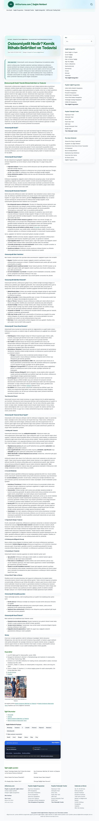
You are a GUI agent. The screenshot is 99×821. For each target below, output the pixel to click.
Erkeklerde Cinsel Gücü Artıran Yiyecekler (76, 146)
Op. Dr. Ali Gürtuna (11, 749)
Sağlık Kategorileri (40, 10)
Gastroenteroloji (69, 66)
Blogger (20, 737)
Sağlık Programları (18, 10)
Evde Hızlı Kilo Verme (71, 155)
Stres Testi (68, 119)
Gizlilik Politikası (79, 802)
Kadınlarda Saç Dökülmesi (72, 153)
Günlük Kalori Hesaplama (72, 95)
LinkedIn (27, 727)
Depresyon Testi (69, 114)
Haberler (77, 806)
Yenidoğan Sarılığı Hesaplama (73, 99)
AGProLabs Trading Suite (53, 10)
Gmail (14, 737)
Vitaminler (68, 75)
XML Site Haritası (79, 808)
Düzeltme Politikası (80, 794)
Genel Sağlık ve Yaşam (71, 52)
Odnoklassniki (10, 731)
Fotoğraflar (78, 804)
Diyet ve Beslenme (70, 64)
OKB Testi (67, 124)
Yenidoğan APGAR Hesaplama (36, 800)
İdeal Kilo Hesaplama (33, 796)
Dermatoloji (68, 68)
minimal (29, 385)
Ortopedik (37, 227)
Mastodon (48, 727)
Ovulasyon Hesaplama (71, 90)
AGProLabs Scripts (9, 802)
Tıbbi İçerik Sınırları (80, 796)
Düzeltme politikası (26, 753)
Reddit (8, 737)
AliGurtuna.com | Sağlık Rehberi (31, 4)
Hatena (26, 737)
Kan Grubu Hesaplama (34, 792)
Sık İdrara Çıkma (69, 157)
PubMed (10, 674)
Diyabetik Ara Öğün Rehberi (72, 143)
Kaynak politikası (17, 753)
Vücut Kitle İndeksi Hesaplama (73, 97)
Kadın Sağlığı (68, 57)
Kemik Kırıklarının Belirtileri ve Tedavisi (25, 703)
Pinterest (34, 727)
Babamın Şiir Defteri (9, 800)
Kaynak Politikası (79, 792)
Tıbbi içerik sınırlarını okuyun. (46, 756)
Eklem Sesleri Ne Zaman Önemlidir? (14, 777)
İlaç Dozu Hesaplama (34, 789)
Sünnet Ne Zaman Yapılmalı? (73, 141)
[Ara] (91, 4)
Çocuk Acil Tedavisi (33, 798)
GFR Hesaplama (32, 790)
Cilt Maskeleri (68, 148)
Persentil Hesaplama (70, 93)
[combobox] (77, 41)
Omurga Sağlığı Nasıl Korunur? (42, 781)
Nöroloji (67, 73)
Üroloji (67, 71)
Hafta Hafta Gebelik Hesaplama (73, 88)
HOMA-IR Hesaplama (71, 102)
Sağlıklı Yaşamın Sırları (71, 160)
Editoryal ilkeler (9, 753)
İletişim (76, 800)
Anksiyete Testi (69, 117)
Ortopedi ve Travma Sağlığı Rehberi (20, 39)
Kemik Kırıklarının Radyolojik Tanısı (17, 720)
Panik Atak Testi (69, 121)
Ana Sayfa (9, 10)
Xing (36, 737)
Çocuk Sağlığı (69, 54)
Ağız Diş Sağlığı (69, 61)
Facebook (17, 727)
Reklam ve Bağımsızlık (81, 798)
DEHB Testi (68, 128)
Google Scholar (12, 672)
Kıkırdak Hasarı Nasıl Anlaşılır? (42, 777)
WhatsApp (9, 727)
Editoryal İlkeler (79, 790)
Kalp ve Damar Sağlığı (71, 59)
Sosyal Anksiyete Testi (71, 126)
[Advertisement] (49, 22)
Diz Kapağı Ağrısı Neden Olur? (13, 781)
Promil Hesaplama (33, 794)
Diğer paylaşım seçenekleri (14, 734)
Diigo (31, 737)
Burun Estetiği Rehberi (71, 150)
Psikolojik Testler (29, 10)
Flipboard (41, 727)
